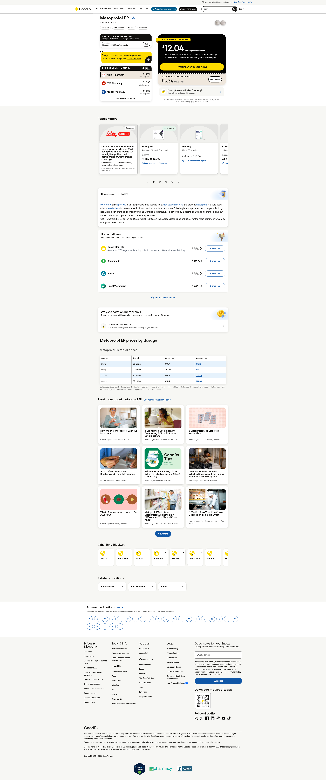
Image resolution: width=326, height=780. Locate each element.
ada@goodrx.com (233, 747)
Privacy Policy (172, 648)
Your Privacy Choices (175, 683)
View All (119, 607)
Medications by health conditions (93, 673)
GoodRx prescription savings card (95, 662)
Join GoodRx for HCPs (243, 2)
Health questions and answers (124, 703)
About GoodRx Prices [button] (165, 297)
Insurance (88, 651)
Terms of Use (172, 658)
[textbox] (218, 655)
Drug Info (105, 28)
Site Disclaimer (173, 662)
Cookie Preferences (175, 671)
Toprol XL (121, 204)
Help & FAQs (144, 648)
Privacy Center (173, 653)
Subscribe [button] (228, 682)
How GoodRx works (119, 648)
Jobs (141, 687)
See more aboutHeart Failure (157, 399)
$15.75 (198, 364)
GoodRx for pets (90, 693)
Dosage (131, 28)
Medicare (143, 28)
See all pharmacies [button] (124, 98)
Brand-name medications (94, 688)
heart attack (113, 208)
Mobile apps (89, 656)
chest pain (201, 204)
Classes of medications (93, 679)
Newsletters (116, 680)
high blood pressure (173, 204)
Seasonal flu (117, 699)
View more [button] (163, 533)
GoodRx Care (89, 702)
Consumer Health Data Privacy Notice (176, 677)
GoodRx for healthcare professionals (121, 659)
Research (143, 673)
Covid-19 (115, 694)
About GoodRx (145, 664)
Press (141, 669)
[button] (163, 9)
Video (114, 676)
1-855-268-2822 (217, 747)
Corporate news (145, 696)
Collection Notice (174, 667)
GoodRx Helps (145, 683)
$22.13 (198, 370)
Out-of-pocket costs (92, 684)
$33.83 (199, 381)
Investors (143, 692)
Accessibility (144, 653)
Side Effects (119, 28)
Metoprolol (105, 204)
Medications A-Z (90, 668)
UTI (113, 690)
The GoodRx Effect (146, 678)
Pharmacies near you (120, 653)
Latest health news (119, 671)
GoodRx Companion (92, 698)
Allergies (115, 685)
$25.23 (199, 375)
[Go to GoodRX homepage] (82, 9)
